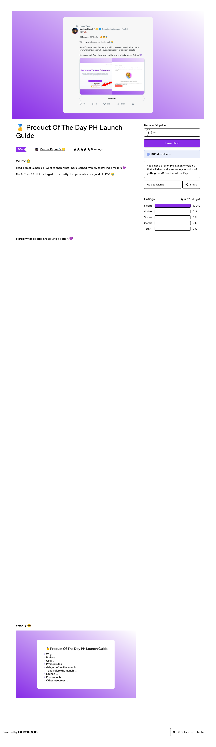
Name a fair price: (155, 125)
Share (193, 184)
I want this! (172, 143)
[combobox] (162, 185)
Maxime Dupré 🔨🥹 (52, 149)
